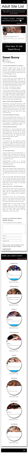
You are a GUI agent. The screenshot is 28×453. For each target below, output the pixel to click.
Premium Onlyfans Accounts (13, 19)
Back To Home (22, 23)
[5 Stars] (6, 62)
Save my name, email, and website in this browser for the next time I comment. (13, 245)
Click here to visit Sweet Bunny (14, 48)
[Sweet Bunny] (14, 34)
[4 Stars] (5, 62)
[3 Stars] (4, 62)
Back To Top (21, 258)
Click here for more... (14, 282)
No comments (7, 61)
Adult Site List (13, 6)
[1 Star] (3, 62)
